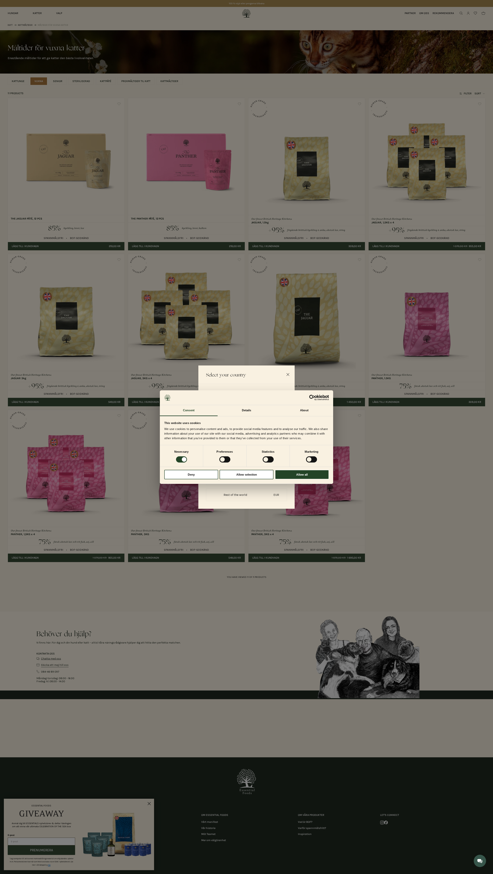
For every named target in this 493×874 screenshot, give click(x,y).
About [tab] (304, 410)
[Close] (288, 374)
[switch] (224, 459)
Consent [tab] (189, 410)
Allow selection (246, 474)
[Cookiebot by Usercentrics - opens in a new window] (312, 398)
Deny (191, 474)
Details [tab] (246, 410)
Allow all (302, 474)
